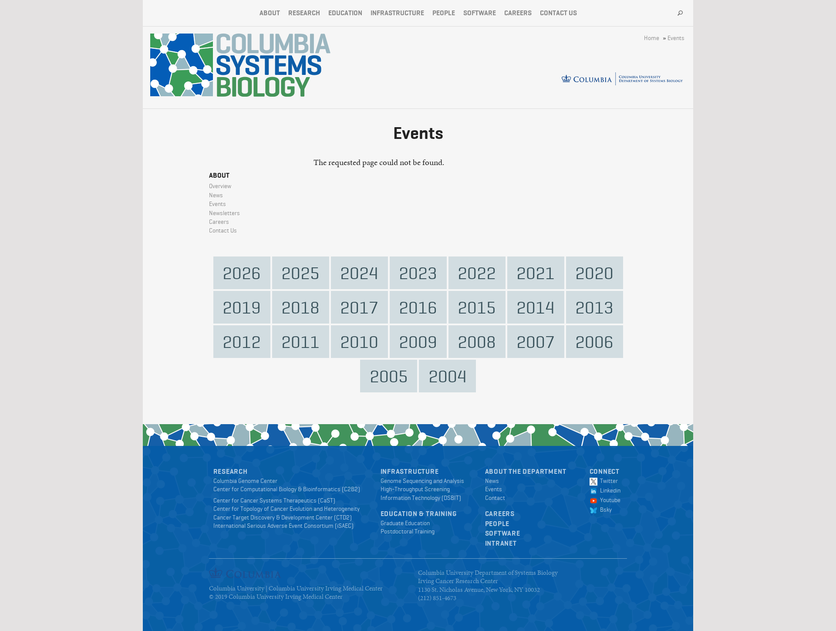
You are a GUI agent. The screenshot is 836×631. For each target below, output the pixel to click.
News (216, 195)
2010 (359, 341)
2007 (535, 341)
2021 (535, 272)
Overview (220, 185)
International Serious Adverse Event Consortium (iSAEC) (283, 525)
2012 (241, 341)
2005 (389, 376)
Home (651, 37)
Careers (518, 13)
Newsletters (224, 212)
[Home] (273, 65)
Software (479, 13)
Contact (495, 497)
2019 (241, 307)
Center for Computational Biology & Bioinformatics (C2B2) (286, 489)
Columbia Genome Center (245, 480)
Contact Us (558, 13)
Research (304, 13)
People (443, 13)
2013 (594, 307)
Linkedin (608, 490)
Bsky (604, 509)
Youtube (608, 499)
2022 (477, 272)
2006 (594, 341)
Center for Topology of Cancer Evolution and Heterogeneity (286, 508)
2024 (359, 272)
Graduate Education (405, 523)
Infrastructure (397, 13)
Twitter (607, 480)
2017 (359, 307)
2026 (241, 272)
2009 (418, 341)
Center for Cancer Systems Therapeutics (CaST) (274, 500)
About (270, 13)
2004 (447, 376)
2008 (477, 341)
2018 (300, 307)
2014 (535, 307)
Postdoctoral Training (408, 531)
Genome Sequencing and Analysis (422, 480)
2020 (594, 272)
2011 (300, 341)
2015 (477, 307)
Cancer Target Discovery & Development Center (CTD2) (282, 517)
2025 (300, 272)
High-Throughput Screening (415, 489)
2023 (418, 272)
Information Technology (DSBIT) (421, 497)
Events (675, 37)
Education (345, 13)
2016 (418, 307)
